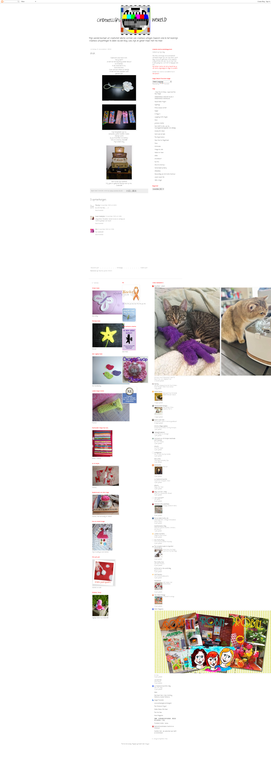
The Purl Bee (158, 712)
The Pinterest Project (160, 706)
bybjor (156, 111)
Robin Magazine (158, 609)
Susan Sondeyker (100, 216)
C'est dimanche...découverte (161, 576)
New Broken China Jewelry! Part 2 (168, 408)
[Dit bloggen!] (129, 191)
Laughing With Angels (161, 117)
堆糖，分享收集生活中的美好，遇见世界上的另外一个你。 (165, 719)
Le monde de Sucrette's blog (162, 686)
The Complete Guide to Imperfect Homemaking (163, 547)
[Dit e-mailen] (127, 191)
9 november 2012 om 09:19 (108, 205)
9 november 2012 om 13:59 (106, 229)
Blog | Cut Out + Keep (160, 492)
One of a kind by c (160, 165)
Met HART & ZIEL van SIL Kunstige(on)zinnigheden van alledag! (165, 127)
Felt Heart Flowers (159, 564)
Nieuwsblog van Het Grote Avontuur (165, 174)
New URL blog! (158, 688)
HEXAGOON (157, 465)
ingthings (157, 105)
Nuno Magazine (158, 716)
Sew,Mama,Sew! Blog (160, 526)
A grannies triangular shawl (162, 481)
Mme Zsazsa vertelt (161, 108)
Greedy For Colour (160, 131)
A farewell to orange (168, 597)
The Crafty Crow (159, 562)
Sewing (156, 384)
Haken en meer (159, 153)
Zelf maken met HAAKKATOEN (167, 583)
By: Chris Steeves (159, 442)
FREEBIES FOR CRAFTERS (161, 504)
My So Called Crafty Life (161, 518)
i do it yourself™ (159, 498)
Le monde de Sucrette (160, 479)
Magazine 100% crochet (160, 535)
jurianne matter (159, 123)
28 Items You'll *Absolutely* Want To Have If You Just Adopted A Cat (164, 378)
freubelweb (157, 581)
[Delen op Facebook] (133, 191)
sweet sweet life (159, 177)
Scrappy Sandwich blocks (170, 506)
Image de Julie (159, 150)
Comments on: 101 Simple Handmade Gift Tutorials (164, 439)
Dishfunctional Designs (160, 406)
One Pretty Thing (159, 540)
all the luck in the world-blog (162, 568)
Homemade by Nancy (161, 168)
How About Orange (159, 595)
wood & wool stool (159, 420)
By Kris (157, 162)
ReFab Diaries (158, 392)
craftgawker (158, 453)
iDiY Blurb (157, 500)
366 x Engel (158, 180)
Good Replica (157, 682)
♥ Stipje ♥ (157, 114)
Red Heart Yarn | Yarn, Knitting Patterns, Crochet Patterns (163, 696)
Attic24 (156, 447)
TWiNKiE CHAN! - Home (161, 723)
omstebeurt (158, 159)
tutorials (96, 283)
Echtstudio (158, 146)
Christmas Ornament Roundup (163, 542)
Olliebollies (158, 171)
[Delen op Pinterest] (135, 191)
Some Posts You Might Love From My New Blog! (170, 550)
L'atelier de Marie (159, 534)
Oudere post (144, 268)
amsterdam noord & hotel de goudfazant (165, 422)
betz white (157, 459)
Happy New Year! (158, 487)
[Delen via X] (131, 191)
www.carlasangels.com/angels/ (163, 703)
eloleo (156, 156)
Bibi (96, 229)
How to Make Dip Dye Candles (162, 454)
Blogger (147, 744)
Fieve (156, 143)
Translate (166, 84)
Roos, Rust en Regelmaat (162, 140)
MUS (156, 120)
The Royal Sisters (160, 137)
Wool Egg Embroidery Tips (161, 461)
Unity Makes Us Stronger (161, 434)
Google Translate (159, 700)
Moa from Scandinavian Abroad (163, 493)
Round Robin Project (160, 102)
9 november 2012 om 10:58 (113, 216)
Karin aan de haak (160, 134)
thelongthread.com (159, 432)
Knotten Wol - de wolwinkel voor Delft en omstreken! (165, 732)
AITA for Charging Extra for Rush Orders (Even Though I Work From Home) (165, 386)
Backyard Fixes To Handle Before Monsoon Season (170, 394)
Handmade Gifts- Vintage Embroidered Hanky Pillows (165, 520)
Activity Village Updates (161, 426)
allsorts (156, 486)
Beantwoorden (99, 210)
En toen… (156, 675)
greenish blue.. (158, 570)
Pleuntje (97, 205)
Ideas (155, 692)
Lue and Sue (157, 680)
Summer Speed (158, 448)
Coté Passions (158, 575)
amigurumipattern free (160, 739)
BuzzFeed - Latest (159, 286)
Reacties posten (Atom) (105, 271)
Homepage (120, 268)
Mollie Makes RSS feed (160, 709)
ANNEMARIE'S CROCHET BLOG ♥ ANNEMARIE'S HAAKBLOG (164, 98)
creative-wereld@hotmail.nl (167, 72)
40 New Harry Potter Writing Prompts (165, 428)
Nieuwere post (95, 268)
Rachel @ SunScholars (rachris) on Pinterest (164, 727)
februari (165, 467)
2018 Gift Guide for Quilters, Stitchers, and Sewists (164, 528)
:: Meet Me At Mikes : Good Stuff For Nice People (165, 93)
